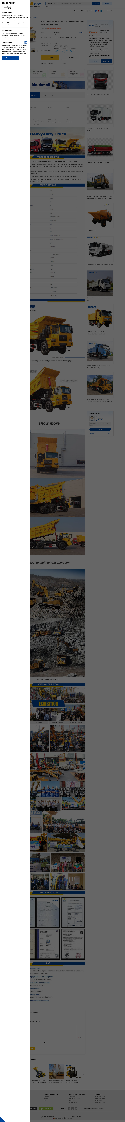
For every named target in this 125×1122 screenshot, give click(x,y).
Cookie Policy (8, 7)
